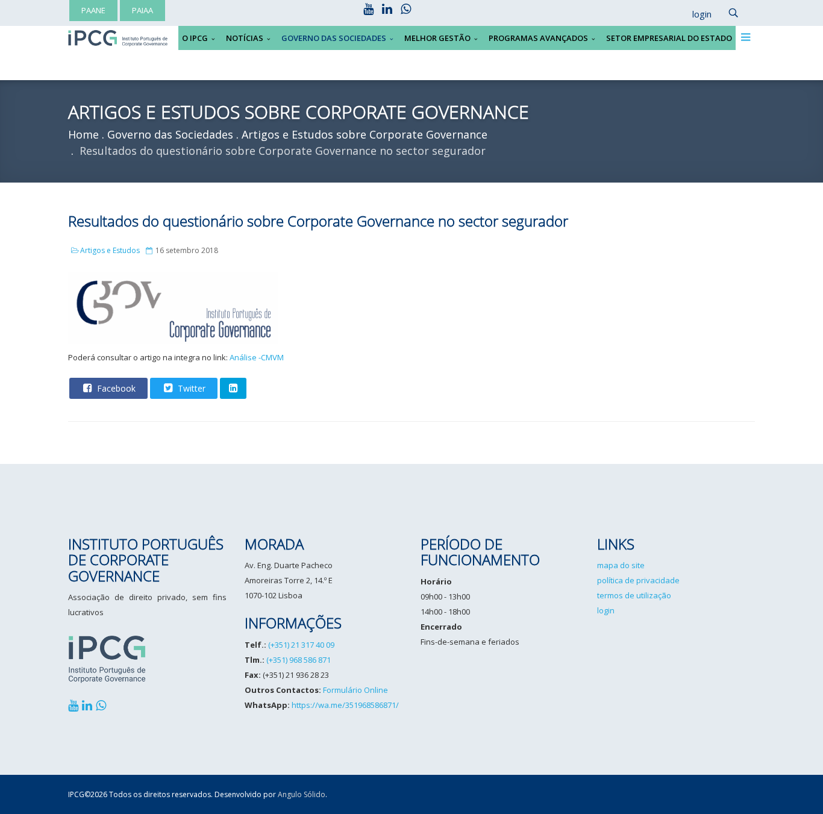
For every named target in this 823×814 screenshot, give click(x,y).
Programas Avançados (538, 38)
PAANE (93, 10)
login (606, 610)
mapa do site (621, 565)
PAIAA (142, 10)
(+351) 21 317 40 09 (301, 644)
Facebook (115, 388)
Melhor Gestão (437, 38)
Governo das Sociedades (333, 38)
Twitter (190, 388)
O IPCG (195, 38)
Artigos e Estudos (110, 250)
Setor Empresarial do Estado (669, 38)
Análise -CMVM (257, 357)
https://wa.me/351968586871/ (345, 705)
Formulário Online (355, 689)
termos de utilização (634, 595)
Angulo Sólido (301, 794)
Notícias (244, 38)
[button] (696, 14)
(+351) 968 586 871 (298, 659)
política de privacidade (638, 580)
